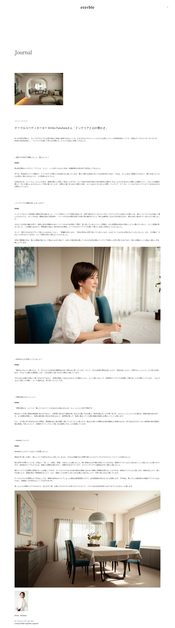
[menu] (167, 7)
